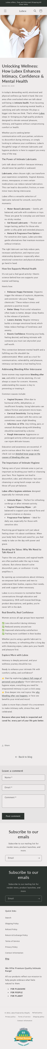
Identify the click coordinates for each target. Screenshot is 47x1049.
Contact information (24, 1021)
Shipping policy (38, 1017)
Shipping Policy (12, 924)
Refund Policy (11, 929)
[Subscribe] (39, 858)
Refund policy (37, 1013)
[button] (5, 11)
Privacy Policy (11, 947)
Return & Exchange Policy (16, 935)
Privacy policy (10, 1017)
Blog (7, 959)
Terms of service (24, 1017)
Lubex (13, 1013)
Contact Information (14, 953)
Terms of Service (12, 941)
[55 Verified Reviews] (23, 1047)
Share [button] (7, 745)
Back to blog (25, 757)
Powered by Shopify (22, 1013)
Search (8, 918)
